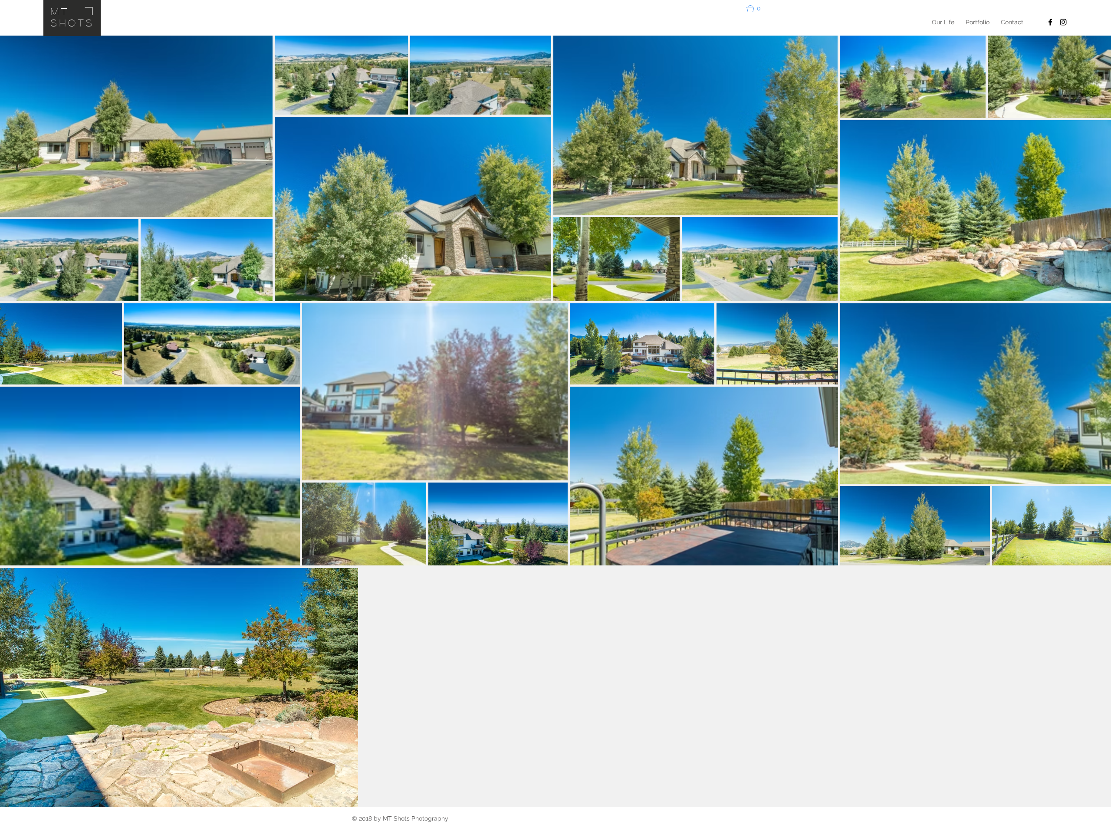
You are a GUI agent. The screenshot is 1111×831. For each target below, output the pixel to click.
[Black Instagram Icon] (1063, 22)
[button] (757, 8)
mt (60, 11)
